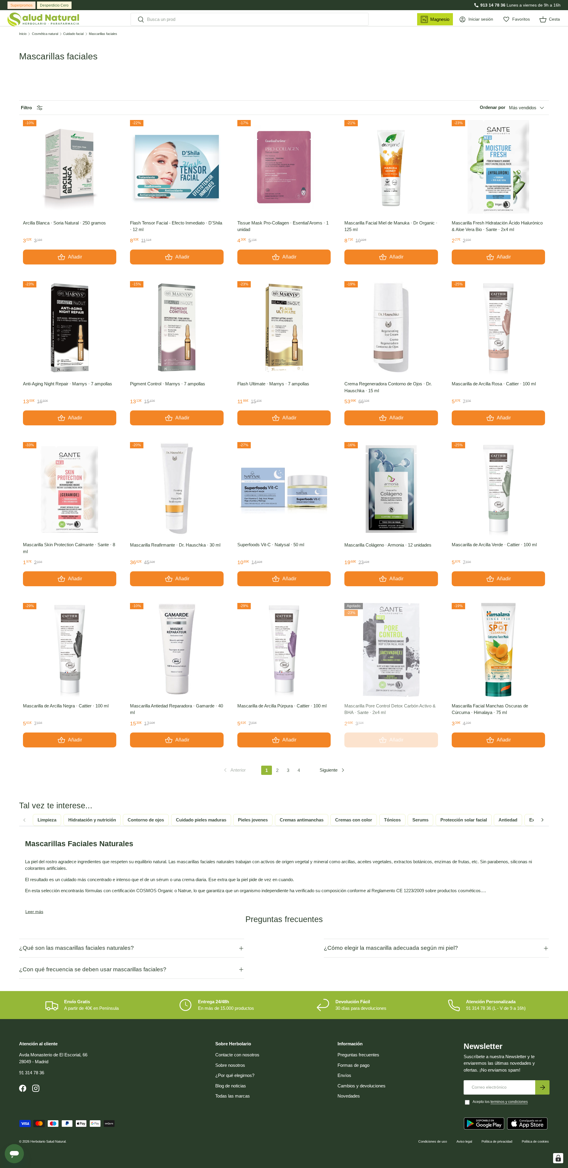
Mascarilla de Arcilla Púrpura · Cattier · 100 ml (281, 705)
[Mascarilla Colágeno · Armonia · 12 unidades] (391, 488)
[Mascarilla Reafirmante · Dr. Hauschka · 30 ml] (176, 488)
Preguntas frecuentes (358, 1054)
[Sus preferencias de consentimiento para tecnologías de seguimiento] (558, 1158)
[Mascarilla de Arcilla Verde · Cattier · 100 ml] (498, 488)
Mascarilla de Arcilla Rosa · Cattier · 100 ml (494, 383)
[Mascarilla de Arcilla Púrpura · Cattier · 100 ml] (284, 649)
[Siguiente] (542, 820)
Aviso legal (464, 1141)
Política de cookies (535, 1141)
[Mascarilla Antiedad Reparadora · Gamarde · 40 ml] (176, 649)
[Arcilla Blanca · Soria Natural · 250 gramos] (69, 166)
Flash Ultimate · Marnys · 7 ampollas (273, 383)
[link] (234, 770)
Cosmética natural (45, 34)
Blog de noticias (230, 1085)
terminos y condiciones (509, 1102)
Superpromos (21, 5)
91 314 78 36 (31, 1072)
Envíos (344, 1075)
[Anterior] (24, 820)
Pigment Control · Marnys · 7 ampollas (167, 383)
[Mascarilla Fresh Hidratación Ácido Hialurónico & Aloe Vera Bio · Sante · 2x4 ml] (498, 166)
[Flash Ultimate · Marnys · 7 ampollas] (284, 328)
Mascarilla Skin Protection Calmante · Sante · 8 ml (69, 548)
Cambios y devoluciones (362, 1085)
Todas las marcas (232, 1095)
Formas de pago (353, 1065)
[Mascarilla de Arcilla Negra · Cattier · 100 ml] (69, 649)
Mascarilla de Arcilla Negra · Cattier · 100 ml (66, 705)
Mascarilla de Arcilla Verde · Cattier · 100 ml (494, 544)
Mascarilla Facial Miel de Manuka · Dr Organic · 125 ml (390, 226)
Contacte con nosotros (237, 1054)
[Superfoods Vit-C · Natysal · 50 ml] (284, 488)
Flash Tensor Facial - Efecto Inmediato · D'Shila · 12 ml (176, 226)
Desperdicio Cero (54, 5)
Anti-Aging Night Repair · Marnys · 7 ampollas (67, 383)
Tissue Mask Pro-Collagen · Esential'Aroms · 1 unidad (283, 226)
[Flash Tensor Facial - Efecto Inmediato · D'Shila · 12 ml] (176, 166)
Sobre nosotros (230, 1065)
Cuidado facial (73, 34)
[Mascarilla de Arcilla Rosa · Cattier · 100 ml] (498, 328)
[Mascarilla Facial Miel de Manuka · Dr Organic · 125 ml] (391, 166)
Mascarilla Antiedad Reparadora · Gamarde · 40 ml (176, 709)
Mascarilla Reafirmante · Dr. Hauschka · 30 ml (175, 544)
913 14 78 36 (492, 5)
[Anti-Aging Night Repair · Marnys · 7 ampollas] (69, 328)
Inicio (23, 34)
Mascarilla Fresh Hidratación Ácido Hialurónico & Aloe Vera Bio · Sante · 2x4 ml (497, 226)
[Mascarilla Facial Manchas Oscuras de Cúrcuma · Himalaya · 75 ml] (498, 649)
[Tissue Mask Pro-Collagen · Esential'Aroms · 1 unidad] (284, 166)
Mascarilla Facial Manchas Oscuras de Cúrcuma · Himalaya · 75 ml (490, 709)
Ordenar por (492, 107)
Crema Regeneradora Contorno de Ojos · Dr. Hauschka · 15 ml (388, 387)
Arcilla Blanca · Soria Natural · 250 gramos (64, 222)
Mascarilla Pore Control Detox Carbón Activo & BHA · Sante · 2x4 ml (390, 709)
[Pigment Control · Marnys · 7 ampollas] (176, 328)
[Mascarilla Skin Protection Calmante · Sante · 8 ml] (69, 488)
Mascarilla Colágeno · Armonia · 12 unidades (387, 544)
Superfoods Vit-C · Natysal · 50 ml (270, 544)
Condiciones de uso (432, 1141)
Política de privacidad (497, 1141)
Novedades (349, 1095)
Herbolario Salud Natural (48, 1141)
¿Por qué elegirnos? (234, 1075)
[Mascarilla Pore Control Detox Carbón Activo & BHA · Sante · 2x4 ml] (391, 649)
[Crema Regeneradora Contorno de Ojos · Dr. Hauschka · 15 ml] (391, 328)
